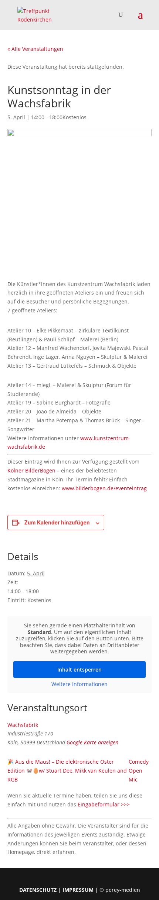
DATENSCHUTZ (38, 889)
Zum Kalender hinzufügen (57, 522)
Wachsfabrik (22, 724)
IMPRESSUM (78, 889)
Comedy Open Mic (139, 770)
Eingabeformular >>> (104, 804)
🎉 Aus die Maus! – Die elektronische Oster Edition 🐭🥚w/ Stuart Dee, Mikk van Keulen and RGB (67, 770)
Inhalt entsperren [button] (79, 669)
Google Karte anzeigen (92, 742)
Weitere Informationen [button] (79, 684)
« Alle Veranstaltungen (35, 48)
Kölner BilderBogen (31, 470)
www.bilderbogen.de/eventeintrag (104, 488)
